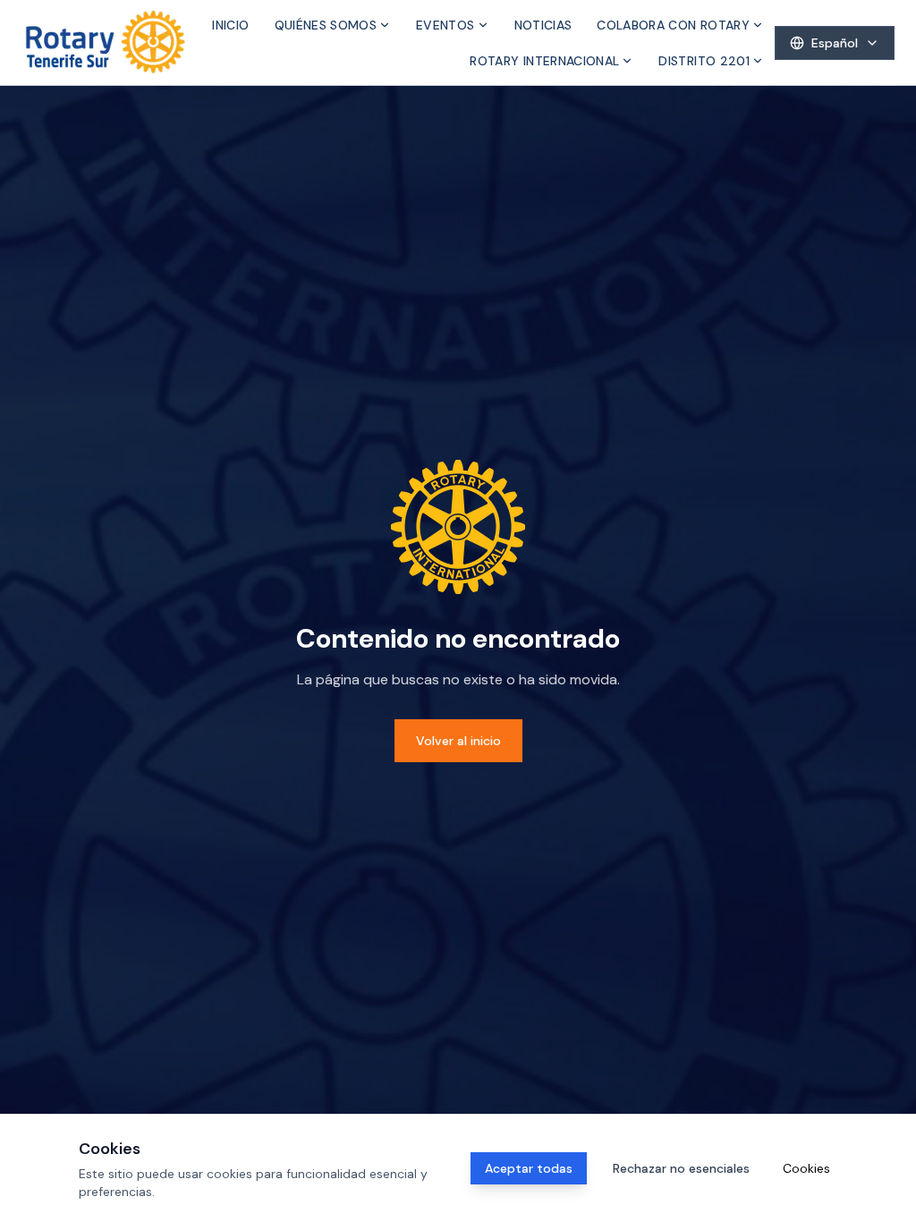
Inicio (230, 25)
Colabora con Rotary (673, 25)
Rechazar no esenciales (681, 1168)
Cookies (806, 1168)
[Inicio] (105, 42)
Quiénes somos (326, 25)
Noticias (543, 25)
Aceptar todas (528, 1168)
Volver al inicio (458, 741)
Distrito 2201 (704, 61)
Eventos (445, 25)
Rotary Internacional (544, 61)
